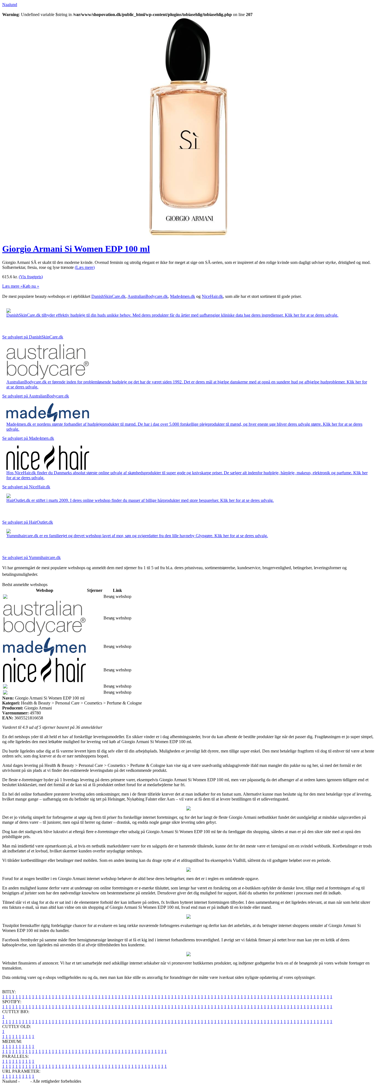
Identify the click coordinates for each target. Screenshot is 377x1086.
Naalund (9, 4)
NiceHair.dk (212, 296)
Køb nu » (31, 286)
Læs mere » (12, 286)
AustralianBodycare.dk (148, 296)
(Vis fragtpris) (31, 276)
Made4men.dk (182, 296)
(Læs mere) (85, 267)
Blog (25, 1081)
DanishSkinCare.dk (108, 296)
